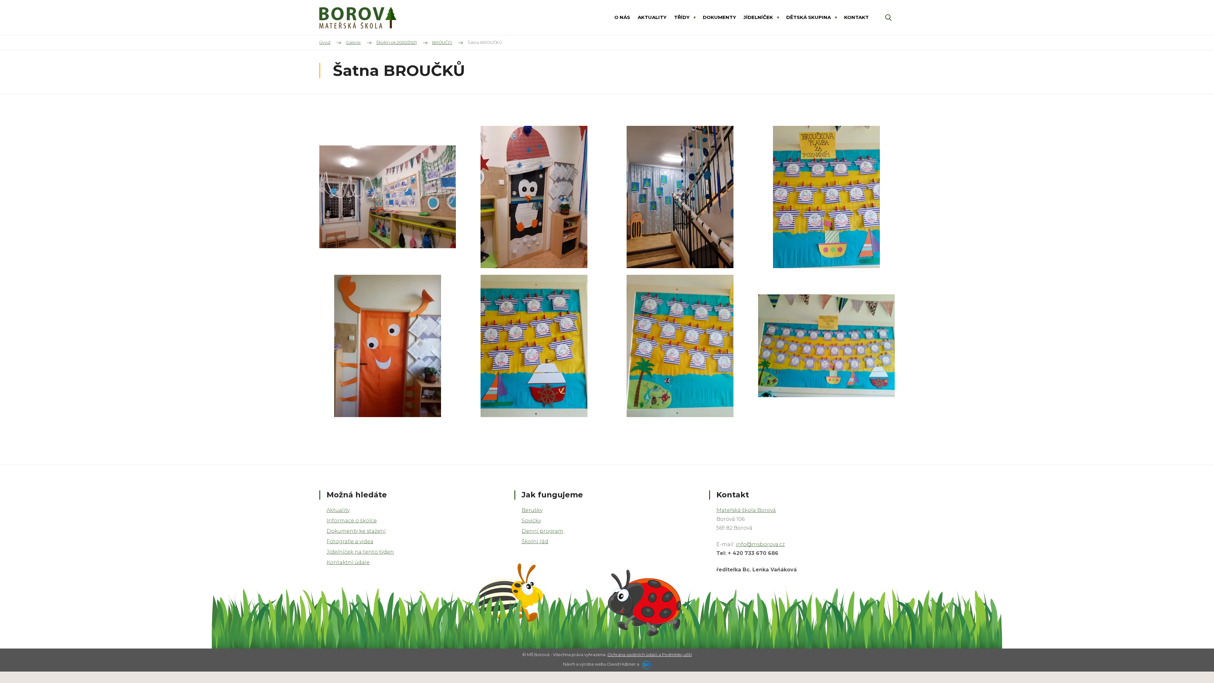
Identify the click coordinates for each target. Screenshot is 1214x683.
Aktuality (338, 510)
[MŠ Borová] (357, 17)
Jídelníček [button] (759, 17)
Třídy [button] (682, 17)
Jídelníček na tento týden (360, 552)
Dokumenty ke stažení (356, 531)
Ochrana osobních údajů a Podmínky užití (649, 654)
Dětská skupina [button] (809, 17)
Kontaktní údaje (348, 562)
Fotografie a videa (350, 541)
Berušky (532, 510)
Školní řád (535, 541)
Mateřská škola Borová (746, 510)
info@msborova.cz (760, 544)
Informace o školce (352, 521)
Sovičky (531, 521)
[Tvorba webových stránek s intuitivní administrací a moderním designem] (645, 664)
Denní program (542, 531)
